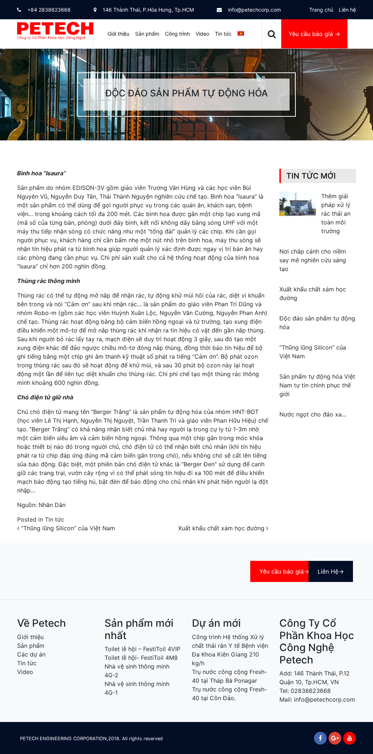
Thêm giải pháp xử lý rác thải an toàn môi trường (335, 213)
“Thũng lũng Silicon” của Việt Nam (67, 528)
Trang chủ (321, 10)
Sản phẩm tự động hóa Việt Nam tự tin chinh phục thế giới (317, 385)
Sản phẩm (147, 34)
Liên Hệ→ (331, 571)
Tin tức (223, 34)
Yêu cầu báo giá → (314, 33)
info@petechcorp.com (254, 10)
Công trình (177, 34)
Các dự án (31, 654)
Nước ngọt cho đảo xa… (312, 414)
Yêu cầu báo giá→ (284, 571)
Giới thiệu (118, 34)
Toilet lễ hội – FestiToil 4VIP (142, 649)
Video (202, 34)
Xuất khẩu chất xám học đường (222, 528)
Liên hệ (347, 10)
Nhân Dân (52, 504)
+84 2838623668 (48, 10)
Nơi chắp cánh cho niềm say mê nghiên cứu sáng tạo (312, 260)
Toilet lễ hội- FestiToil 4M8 (141, 657)
